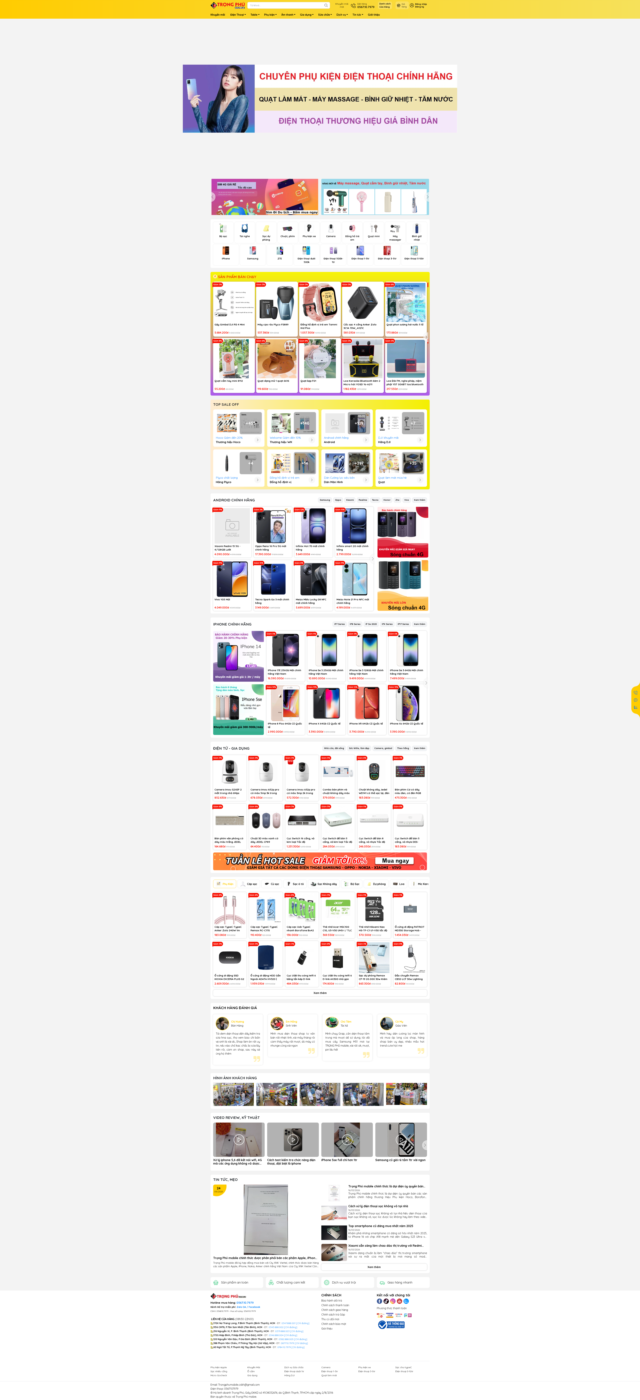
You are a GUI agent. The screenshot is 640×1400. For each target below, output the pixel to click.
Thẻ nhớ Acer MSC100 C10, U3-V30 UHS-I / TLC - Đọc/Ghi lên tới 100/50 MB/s (337, 928)
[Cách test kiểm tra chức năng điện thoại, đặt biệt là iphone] (293, 1140)
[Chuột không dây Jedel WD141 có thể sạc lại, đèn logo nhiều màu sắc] (374, 771)
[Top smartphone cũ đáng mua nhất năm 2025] (334, 1232)
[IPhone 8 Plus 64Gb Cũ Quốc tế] (285, 703)
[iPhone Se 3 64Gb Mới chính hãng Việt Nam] (408, 650)
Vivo (406, 500)
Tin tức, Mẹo (225, 1179)
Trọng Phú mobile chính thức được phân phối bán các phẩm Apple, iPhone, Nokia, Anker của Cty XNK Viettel (265, 1258)
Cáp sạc (252, 884)
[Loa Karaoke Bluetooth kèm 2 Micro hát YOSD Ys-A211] (363, 358)
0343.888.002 (276, 1327)
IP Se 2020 (371, 624)
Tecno (375, 500)
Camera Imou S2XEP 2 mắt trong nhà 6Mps (228, 791)
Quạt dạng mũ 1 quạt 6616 (273, 380)
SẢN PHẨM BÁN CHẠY (236, 276)
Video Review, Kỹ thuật (236, 1117)
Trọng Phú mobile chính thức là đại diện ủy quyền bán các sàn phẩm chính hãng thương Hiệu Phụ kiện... (385, 1186)
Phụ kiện (269, 14)
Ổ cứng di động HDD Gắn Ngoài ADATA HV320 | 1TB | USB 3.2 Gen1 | (265, 977)
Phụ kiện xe (364, 1367)
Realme (363, 500)
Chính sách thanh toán (335, 1305)
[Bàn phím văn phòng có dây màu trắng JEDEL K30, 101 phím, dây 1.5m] (229, 820)
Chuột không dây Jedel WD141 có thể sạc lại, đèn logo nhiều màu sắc (374, 791)
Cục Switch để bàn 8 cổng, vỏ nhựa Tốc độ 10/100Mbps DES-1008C (373, 840)
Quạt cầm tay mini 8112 (228, 380)
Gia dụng (306, 14)
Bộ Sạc (355, 884)
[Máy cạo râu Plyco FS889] (277, 302)
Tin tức (356, 14)
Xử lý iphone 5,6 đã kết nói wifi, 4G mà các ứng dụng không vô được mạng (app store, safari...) (237, 1161)
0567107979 (231, 1388)
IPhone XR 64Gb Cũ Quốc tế (366, 723)
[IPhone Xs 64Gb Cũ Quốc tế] (408, 703)
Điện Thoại (237, 14)
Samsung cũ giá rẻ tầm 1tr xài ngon (400, 1160)
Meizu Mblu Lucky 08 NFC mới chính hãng (311, 601)
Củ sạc (275, 884)
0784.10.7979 (284, 1347)
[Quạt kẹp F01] (320, 358)
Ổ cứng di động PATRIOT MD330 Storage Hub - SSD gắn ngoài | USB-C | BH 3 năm (409, 928)
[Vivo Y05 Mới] (232, 579)
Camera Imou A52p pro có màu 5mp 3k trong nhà (264, 791)
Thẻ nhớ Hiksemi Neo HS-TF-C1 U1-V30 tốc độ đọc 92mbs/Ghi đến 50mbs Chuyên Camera (373, 928)
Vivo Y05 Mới (222, 599)
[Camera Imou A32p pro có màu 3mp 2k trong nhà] (302, 771)
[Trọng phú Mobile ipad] (403, 585)
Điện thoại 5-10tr (404, 1371)
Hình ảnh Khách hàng (235, 1078)
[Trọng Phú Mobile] (227, 5)
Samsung (325, 500)
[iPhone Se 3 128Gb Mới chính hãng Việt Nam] (367, 650)
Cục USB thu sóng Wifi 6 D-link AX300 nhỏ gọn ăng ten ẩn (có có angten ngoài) (337, 977)
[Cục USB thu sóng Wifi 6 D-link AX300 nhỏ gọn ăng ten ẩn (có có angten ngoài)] (338, 957)
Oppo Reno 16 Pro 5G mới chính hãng (270, 548)
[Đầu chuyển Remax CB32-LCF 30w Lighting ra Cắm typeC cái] (410, 957)
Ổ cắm (251, 1371)
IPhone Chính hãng (232, 624)
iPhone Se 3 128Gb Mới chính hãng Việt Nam (366, 672)
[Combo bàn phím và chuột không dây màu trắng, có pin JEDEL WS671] (338, 771)
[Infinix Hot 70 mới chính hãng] (313, 526)
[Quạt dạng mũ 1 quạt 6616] (277, 358)
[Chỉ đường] (301, 1343)
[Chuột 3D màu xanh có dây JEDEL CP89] (265, 820)
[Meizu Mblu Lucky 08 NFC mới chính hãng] (313, 579)
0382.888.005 (286, 1339)
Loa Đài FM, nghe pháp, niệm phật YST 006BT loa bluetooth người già (405, 382)
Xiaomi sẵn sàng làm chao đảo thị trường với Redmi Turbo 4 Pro (385, 1245)
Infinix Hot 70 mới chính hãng (310, 548)
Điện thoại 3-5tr (366, 1371)
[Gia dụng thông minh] (264, 197)
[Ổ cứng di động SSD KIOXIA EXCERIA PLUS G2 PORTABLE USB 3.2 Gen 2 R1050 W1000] (229, 957)
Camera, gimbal (383, 748)
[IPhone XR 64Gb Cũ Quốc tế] (367, 703)
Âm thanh (287, 14)
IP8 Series (355, 624)
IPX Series (387, 624)
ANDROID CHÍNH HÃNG (234, 500)
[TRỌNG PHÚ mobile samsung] (375, 197)
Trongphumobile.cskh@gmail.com (239, 1384)
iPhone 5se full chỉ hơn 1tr (339, 1160)
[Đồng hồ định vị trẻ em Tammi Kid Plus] (320, 302)
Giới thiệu (374, 14)
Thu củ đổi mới (330, 1319)
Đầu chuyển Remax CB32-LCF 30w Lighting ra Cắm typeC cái (409, 977)
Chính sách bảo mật (333, 1324)
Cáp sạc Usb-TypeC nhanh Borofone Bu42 (300, 928)
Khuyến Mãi (253, 1367)
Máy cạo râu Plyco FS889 (273, 324)
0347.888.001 (289, 1323)
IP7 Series (339, 624)
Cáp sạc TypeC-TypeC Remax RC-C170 (264, 928)
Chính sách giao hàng (334, 1310)
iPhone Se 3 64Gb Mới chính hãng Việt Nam (406, 672)
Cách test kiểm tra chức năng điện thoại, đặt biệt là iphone (291, 1161)
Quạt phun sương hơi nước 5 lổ (404, 324)
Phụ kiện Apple (218, 1367)
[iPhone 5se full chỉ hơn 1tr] (347, 1140)
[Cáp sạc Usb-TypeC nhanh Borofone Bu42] (302, 908)
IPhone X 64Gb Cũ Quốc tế (324, 723)
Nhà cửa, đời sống (334, 748)
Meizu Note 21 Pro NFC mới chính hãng (352, 601)
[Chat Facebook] (636, 700)
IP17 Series (403, 624)
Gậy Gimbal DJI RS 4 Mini (229, 324)
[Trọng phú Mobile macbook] (403, 532)
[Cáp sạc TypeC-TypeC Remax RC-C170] (265, 908)
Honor (387, 500)
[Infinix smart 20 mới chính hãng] (354, 526)
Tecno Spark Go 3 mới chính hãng (272, 601)
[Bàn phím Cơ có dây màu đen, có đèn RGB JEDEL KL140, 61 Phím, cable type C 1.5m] (410, 771)
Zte (397, 500)
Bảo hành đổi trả (331, 1300)
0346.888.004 (276, 1335)
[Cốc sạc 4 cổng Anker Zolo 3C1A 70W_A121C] (363, 302)
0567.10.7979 (245, 1302)
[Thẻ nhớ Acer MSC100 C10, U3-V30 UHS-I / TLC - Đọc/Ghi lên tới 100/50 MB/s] (338, 908)
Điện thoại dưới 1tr (294, 1371)
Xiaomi (350, 500)
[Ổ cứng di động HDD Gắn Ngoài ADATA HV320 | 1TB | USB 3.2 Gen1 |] (265, 957)
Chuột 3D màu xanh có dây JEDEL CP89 (264, 840)
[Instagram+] (393, 1301)
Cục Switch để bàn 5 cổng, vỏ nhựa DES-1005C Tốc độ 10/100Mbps (407, 840)
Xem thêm (419, 500)
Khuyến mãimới (341, 5)
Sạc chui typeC (403, 1367)
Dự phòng (379, 884)
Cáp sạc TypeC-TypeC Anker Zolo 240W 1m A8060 (228, 928)
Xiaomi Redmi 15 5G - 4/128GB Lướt (227, 548)
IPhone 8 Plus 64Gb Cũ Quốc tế (285, 725)
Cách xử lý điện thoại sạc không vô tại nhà (378, 1206)
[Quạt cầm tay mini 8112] (234, 358)
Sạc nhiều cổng (218, 1371)
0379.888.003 (282, 1331)
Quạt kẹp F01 (308, 380)
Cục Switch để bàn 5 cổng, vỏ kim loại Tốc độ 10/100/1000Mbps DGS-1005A (337, 840)
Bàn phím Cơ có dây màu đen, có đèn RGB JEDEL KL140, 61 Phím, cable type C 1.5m (408, 791)
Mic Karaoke (426, 884)
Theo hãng (403, 748)
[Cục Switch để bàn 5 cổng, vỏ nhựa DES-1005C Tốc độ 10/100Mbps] (410, 820)
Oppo (338, 500)
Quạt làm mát (329, 1375)
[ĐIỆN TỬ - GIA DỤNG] (320, 861)
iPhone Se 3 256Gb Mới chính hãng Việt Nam (326, 672)
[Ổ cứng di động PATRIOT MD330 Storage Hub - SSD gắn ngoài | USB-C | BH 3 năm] (410, 908)
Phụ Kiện (228, 884)
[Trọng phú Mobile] (238, 656)
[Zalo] (406, 1301)
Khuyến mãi (217, 14)
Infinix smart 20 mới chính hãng (352, 548)
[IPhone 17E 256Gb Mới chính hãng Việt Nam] (285, 650)
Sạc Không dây (327, 884)
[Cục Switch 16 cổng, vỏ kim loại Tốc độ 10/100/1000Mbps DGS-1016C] (302, 820)
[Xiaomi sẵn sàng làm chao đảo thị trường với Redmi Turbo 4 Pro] (334, 1252)
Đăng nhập (421, 4)
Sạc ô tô (298, 884)
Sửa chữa (324, 14)
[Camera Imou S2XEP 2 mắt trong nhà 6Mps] (229, 771)
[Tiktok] (386, 1301)
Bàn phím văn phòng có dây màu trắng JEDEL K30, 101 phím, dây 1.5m (228, 840)
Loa (401, 884)
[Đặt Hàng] (636, 693)
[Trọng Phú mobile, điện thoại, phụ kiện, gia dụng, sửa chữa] (320, 99)
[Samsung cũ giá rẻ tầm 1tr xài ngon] (401, 1140)
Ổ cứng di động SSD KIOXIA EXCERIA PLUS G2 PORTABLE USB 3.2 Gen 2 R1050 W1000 (229, 977)
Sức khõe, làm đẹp (359, 748)
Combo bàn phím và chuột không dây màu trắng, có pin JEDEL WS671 (336, 791)
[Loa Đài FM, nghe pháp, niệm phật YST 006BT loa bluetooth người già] (406, 358)
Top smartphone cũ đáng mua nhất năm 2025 (380, 1226)
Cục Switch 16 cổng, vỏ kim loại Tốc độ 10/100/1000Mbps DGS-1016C (301, 840)
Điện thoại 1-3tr (329, 1371)
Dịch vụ (341, 14)
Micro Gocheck (218, 1375)
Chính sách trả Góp (333, 1314)
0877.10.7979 (287, 1343)
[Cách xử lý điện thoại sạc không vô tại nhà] (334, 1213)
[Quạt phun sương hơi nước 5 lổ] (406, 302)
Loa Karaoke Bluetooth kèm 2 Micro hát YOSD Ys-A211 (362, 382)
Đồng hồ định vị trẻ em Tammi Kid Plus (318, 326)
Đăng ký (419, 6)
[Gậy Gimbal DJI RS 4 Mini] (234, 302)
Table (254, 14)
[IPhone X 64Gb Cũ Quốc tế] (326, 703)
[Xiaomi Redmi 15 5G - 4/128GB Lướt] (232, 526)
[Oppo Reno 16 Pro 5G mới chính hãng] (273, 526)
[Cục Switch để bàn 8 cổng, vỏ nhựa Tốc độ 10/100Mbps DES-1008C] (374, 820)
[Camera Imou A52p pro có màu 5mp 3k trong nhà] (265, 771)
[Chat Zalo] (636, 707)
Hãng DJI (289, 1375)
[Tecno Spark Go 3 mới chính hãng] (273, 579)
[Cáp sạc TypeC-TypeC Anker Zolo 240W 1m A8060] (229, 908)
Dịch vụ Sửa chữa (293, 1367)
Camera (325, 1367)
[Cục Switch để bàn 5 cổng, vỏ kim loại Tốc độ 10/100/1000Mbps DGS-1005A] (338, 820)
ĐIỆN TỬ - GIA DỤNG (231, 748)
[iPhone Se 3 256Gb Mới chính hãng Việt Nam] (326, 650)
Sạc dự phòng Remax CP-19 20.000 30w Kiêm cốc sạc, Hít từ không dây (373, 977)
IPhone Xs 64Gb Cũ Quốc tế (406, 723)
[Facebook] (379, 1301)
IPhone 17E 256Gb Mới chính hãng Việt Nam (284, 672)
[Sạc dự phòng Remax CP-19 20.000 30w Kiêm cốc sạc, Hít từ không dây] (374, 957)
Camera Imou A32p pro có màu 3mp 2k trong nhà (301, 791)
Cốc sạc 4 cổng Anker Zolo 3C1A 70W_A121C (360, 326)
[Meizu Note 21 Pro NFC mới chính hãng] (354, 579)
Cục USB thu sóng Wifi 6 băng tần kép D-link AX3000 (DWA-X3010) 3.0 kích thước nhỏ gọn (302, 977)
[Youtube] (399, 1301)
